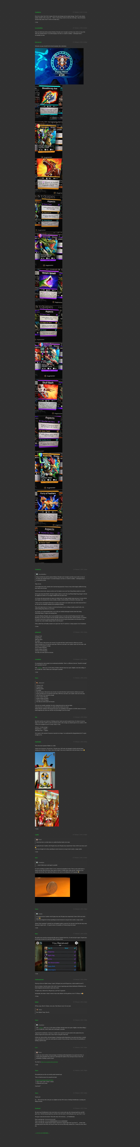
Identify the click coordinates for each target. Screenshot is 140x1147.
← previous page (39, 1132)
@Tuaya (40, 667)
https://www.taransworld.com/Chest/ (49, 1062)
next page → (46, 1132)
